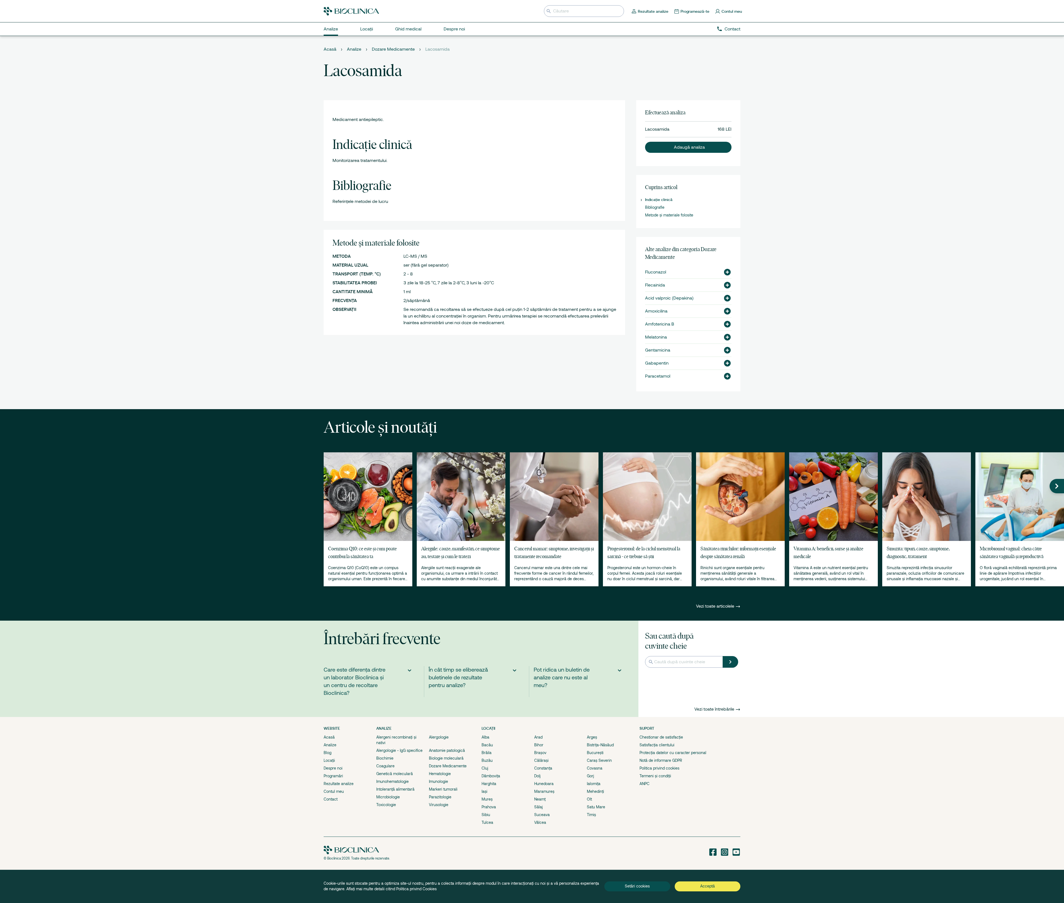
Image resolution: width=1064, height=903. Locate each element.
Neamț (540, 799)
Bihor (538, 745)
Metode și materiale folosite (669, 215)
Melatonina (656, 337)
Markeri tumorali (443, 789)
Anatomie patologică (447, 750)
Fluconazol (655, 272)
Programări (333, 776)
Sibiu (486, 814)
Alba (485, 737)
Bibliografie (654, 207)
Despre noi (333, 768)
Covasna (594, 768)
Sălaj (538, 807)
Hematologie (440, 774)
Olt (589, 799)
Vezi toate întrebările (714, 709)
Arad (538, 737)
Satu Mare (596, 807)
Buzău (487, 760)
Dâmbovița (491, 776)
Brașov (540, 752)
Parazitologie (440, 797)
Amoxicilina (656, 311)
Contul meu (334, 791)
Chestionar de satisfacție (661, 737)
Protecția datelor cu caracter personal (673, 752)
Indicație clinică (658, 199)
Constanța (543, 768)
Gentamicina (657, 350)
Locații (329, 760)
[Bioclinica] (351, 11)
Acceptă (707, 886)
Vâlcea (540, 822)
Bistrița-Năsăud (600, 745)
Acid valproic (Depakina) (669, 298)
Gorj (590, 776)
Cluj (485, 768)
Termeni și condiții (655, 776)
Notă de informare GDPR (661, 760)
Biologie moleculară (446, 758)
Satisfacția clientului (657, 745)
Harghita (489, 783)
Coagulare (385, 766)
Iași (484, 791)
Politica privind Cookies (416, 889)
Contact (732, 29)
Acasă (330, 49)
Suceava (542, 814)
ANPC (644, 783)
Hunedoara (544, 783)
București (595, 752)
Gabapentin (657, 363)
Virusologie (438, 805)
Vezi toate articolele (715, 606)
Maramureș (544, 791)
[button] (688, 147)
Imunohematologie (392, 781)
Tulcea (487, 822)
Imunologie (438, 781)
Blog (327, 752)
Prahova (489, 807)
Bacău (487, 745)
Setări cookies (637, 886)
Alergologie (439, 737)
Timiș (591, 814)
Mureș (487, 799)
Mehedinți (595, 791)
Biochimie (384, 758)
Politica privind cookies (659, 768)
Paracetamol (657, 376)
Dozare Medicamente (393, 49)
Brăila (487, 752)
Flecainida (655, 285)
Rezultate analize (339, 783)
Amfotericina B (659, 324)
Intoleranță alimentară (395, 789)
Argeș (592, 737)
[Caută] (730, 662)
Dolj (537, 776)
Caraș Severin (599, 760)
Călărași (541, 760)
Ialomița (593, 783)
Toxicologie (386, 805)
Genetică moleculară (394, 774)
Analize (354, 49)
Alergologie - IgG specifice (399, 750)
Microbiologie (388, 797)
